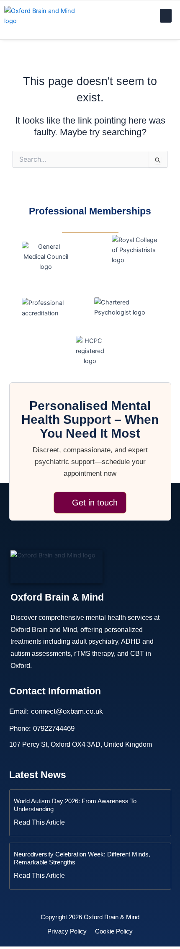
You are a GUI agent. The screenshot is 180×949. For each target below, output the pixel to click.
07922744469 (54, 728)
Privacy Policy (67, 931)
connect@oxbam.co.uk (67, 711)
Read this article (39, 822)
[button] (166, 16)
